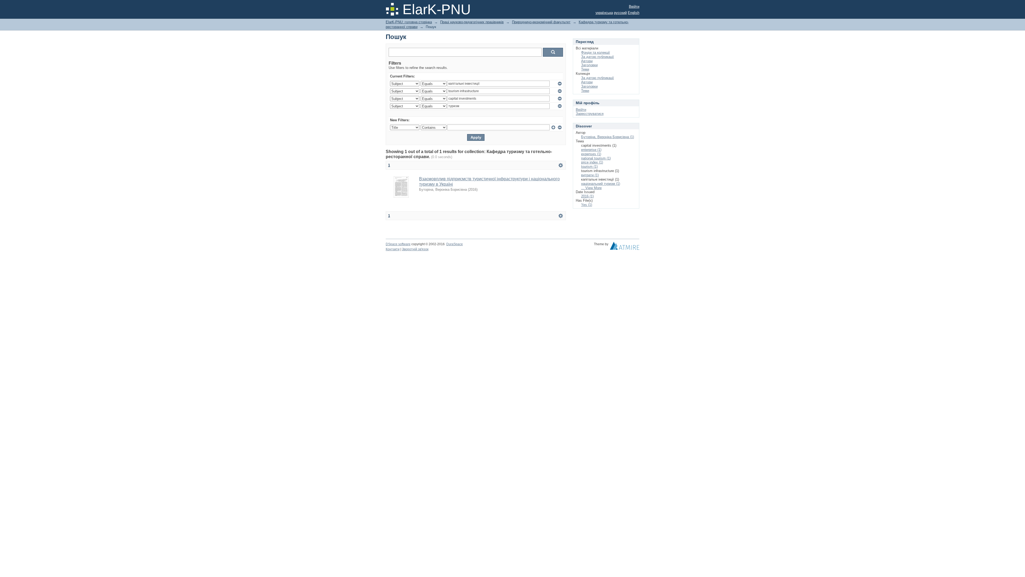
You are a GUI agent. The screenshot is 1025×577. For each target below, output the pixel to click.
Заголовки (589, 65)
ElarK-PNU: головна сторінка (409, 22)
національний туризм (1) (600, 184)
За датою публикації (597, 57)
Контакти (393, 249)
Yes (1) (586, 205)
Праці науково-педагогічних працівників (472, 22)
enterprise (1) (591, 150)
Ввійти (634, 7)
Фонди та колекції (595, 52)
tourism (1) (589, 167)
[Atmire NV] (624, 247)
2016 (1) (587, 196)
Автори (587, 61)
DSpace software (398, 244)
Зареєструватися (590, 114)
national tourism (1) (596, 158)
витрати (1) (590, 175)
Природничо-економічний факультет (541, 22)
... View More (591, 188)
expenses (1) (591, 154)
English (633, 13)
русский (620, 13)
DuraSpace (454, 244)
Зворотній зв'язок (415, 249)
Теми (585, 69)
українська (604, 13)
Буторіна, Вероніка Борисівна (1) (607, 137)
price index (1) (592, 162)
